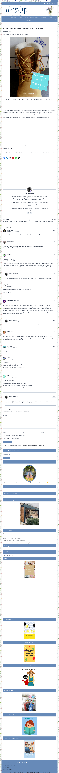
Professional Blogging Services (9, 765)
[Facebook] (17, 762)
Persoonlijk (28, 20)
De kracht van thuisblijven (9, 533)
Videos (4, 549)
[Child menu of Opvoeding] (44, 17)
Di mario (9, 285)
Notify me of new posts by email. (12, 438)
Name (5, 432)
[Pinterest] (25, 762)
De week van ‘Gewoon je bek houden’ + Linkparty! (15, 220)
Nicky (8, 331)
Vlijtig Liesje (12, 273)
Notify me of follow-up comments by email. (14, 435)
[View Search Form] (55, 19)
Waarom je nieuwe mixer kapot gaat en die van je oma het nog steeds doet (20, 536)
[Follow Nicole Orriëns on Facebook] (28, 213)
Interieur (20, 17)
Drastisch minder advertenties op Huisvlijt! (13, 538)
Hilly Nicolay (10, 375)
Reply (54, 230)
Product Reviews (6, 25)
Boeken (50, 17)
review (10, 148)
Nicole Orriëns (29, 193)
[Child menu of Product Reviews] (34, 17)
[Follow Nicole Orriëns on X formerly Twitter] (31, 213)
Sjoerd (8, 230)
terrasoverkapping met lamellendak (24, 527)
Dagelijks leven (12, 17)
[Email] (27, 762)
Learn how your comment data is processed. (33, 445)
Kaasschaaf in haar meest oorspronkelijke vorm (44, 220)
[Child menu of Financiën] (25, 17)
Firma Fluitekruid (11, 300)
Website (42, 432)
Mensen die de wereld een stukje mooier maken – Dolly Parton (17, 543)
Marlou (9, 357)
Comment (6, 415)
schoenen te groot (14, 152)
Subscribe (6, 458)
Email (23, 432)
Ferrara (9, 241)
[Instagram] (22, 762)
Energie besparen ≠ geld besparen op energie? (14, 540)
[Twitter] (20, 762)
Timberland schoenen (24, 99)
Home (6, 17)
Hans (8, 346)
